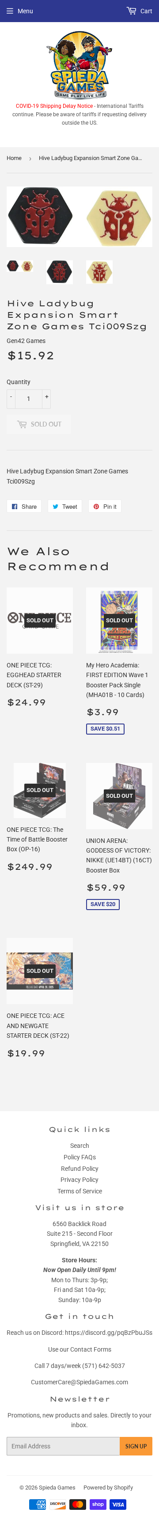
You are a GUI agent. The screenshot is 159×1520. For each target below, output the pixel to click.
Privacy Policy (79, 1179)
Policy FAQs (80, 1157)
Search (79, 1145)
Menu (25, 11)
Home (14, 158)
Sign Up (136, 1446)
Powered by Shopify (108, 1487)
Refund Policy (79, 1168)
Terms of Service (79, 1191)
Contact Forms (90, 1349)
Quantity (18, 381)
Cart (145, 11)
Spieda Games (57, 1487)
